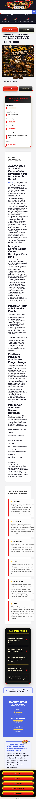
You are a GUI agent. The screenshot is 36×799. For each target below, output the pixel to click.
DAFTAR (26, 30)
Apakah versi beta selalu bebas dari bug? (16, 678)
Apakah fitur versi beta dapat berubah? (16, 669)
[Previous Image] (3, 61)
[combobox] (16, 12)
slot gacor (18, 798)
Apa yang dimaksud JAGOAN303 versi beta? (15, 641)
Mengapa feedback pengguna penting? (15, 650)
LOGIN (9, 30)
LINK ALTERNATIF (19, 788)
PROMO (19, 772)
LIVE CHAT (19, 793)
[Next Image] (32, 61)
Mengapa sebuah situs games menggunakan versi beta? (16, 660)
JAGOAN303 (12, 182)
